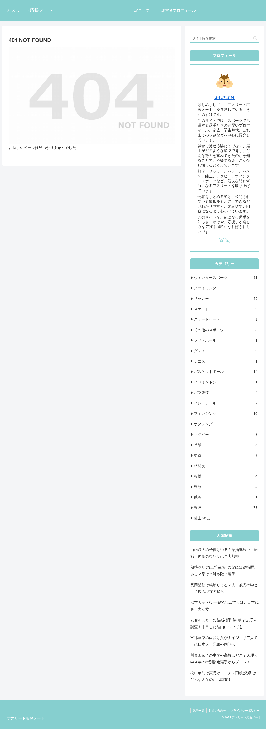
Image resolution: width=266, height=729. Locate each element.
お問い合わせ (217, 710)
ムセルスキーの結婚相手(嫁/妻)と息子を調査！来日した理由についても (223, 623)
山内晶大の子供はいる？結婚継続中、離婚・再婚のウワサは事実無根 (224, 553)
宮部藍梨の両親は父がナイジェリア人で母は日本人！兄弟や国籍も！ (224, 641)
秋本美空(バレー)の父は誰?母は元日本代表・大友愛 (224, 605)
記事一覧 (198, 710)
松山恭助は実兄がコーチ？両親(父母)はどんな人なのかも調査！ (223, 676)
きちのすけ (224, 97)
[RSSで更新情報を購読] (227, 240)
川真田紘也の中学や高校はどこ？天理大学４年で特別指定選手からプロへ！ (224, 658)
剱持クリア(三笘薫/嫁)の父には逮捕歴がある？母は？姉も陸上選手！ (223, 570)
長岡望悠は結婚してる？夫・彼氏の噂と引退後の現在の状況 (224, 588)
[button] (255, 38)
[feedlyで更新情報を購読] (221, 240)
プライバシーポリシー (245, 710)
